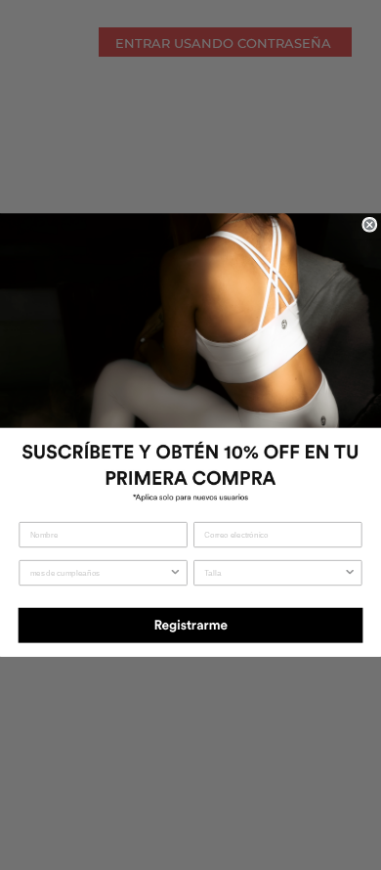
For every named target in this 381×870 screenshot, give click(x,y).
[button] (190, 623)
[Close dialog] (369, 224)
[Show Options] (175, 573)
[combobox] (99, 573)
